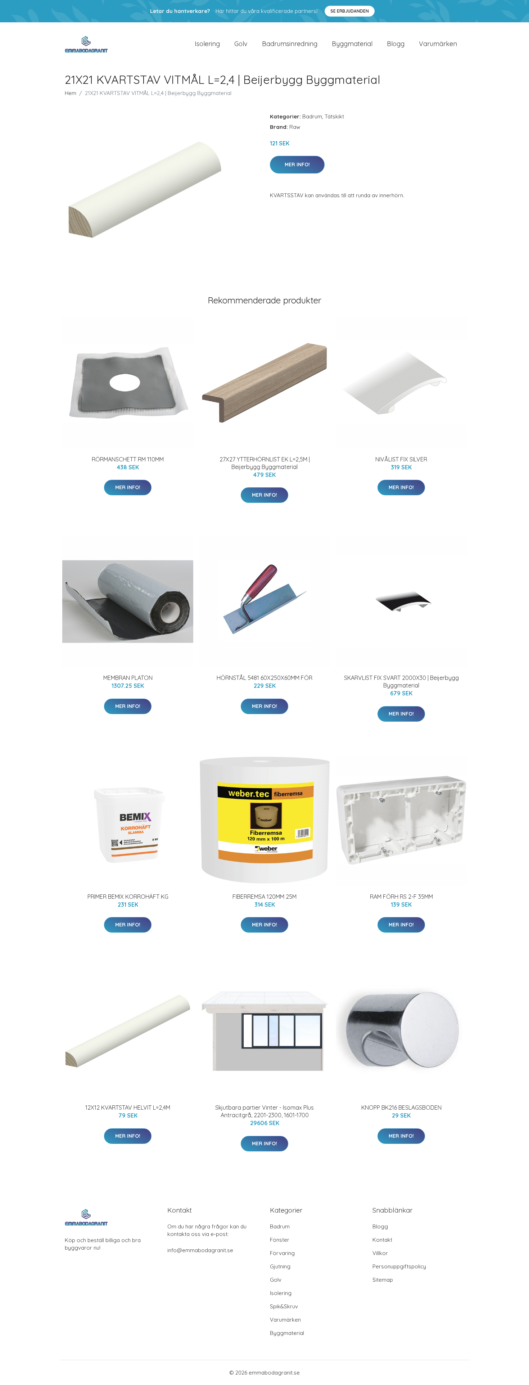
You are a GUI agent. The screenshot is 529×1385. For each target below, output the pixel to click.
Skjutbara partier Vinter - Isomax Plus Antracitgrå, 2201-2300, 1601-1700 (264, 1111)
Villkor (380, 1253)
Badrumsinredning (289, 44)
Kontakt (382, 1239)
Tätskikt (334, 116)
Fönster (279, 1239)
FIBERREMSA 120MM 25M (264, 896)
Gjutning (280, 1266)
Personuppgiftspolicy (399, 1266)
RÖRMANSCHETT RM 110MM (128, 459)
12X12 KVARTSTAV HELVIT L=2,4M (127, 1107)
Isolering (207, 44)
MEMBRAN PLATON (128, 677)
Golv (241, 44)
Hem (70, 93)
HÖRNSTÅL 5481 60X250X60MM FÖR (264, 677)
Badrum (312, 116)
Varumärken (438, 44)
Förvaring (282, 1253)
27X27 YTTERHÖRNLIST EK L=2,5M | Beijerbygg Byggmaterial (265, 463)
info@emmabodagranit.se (200, 1250)
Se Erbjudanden (349, 11)
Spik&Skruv (284, 1306)
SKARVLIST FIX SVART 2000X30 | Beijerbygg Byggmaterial (401, 681)
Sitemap (382, 1279)
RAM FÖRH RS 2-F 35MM (401, 896)
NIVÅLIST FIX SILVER (401, 459)
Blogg (395, 44)
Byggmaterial (352, 44)
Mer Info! (297, 164)
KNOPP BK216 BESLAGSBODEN (401, 1107)
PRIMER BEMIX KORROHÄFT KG (127, 896)
